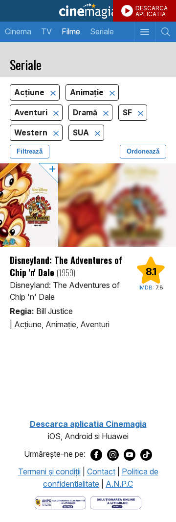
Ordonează (143, 151)
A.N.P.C (119, 484)
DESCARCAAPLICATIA (151, 11)
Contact (101, 471)
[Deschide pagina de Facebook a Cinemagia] (96, 454)
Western (31, 132)
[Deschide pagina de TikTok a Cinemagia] (146, 454)
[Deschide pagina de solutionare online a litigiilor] (115, 502)
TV (46, 31)
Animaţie (88, 92)
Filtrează (30, 151)
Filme (71, 31)
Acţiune (30, 92)
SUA (82, 132)
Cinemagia (88, 11)
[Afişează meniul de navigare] (144, 32)
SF (128, 112)
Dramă (86, 112)
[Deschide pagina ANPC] (60, 502)
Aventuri (31, 112)
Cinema (18, 31)
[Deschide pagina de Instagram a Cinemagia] (113, 454)
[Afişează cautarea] (165, 32)
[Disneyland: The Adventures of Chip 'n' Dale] (88, 205)
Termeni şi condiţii (49, 471)
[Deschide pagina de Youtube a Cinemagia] (129, 454)
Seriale (102, 31)
